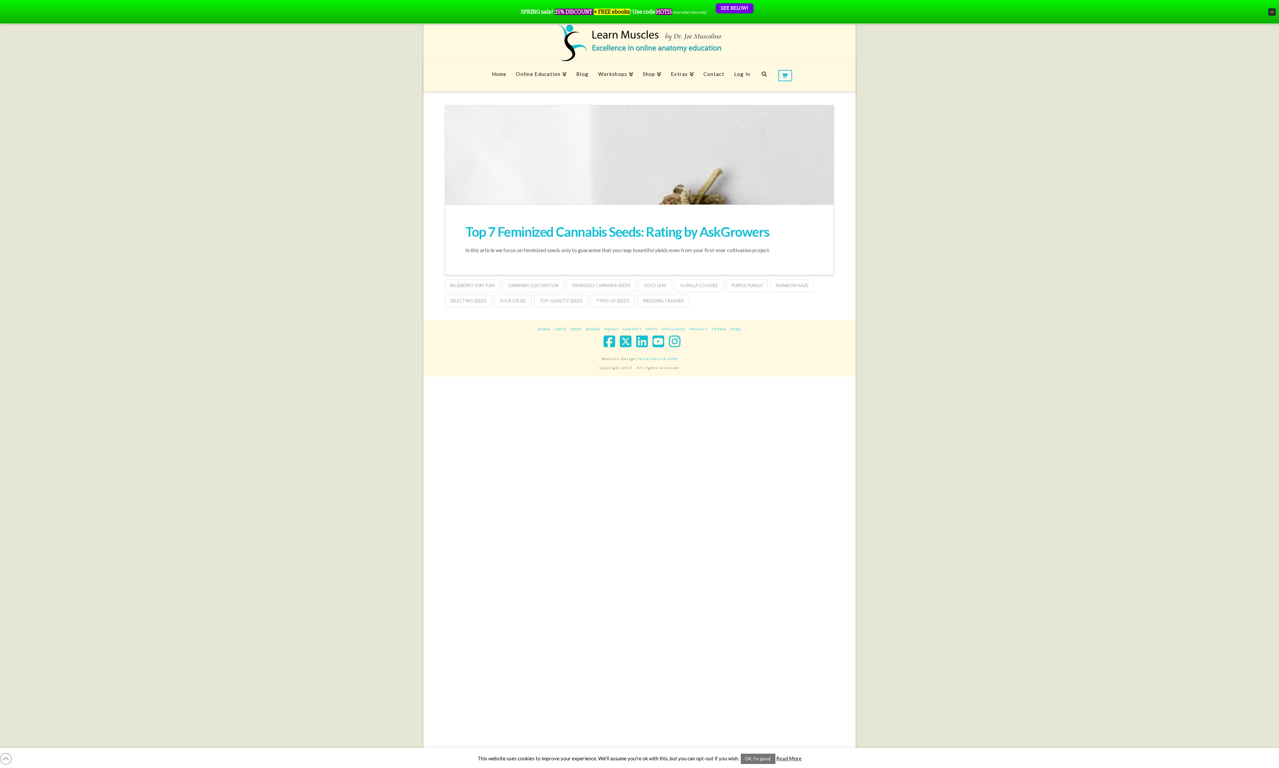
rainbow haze (792, 285)
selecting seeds (468, 300)
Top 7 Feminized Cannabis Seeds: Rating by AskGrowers (617, 232)
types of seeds (613, 300)
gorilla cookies (699, 285)
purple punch (746, 285)
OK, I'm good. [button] (758, 758)
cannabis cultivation (533, 285)
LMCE (561, 329)
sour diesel (513, 300)
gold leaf (655, 285)
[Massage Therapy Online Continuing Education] (639, 42)
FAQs (735, 329)
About (611, 329)
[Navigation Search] (764, 77)
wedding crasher (663, 300)
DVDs (576, 329)
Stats (651, 329)
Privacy (698, 329)
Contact (632, 329)
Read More (789, 758)
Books (593, 329)
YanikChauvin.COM (657, 359)
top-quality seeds (561, 300)
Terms (719, 329)
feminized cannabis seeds (601, 285)
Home (544, 329)
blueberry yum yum (472, 285)
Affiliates (673, 329)
